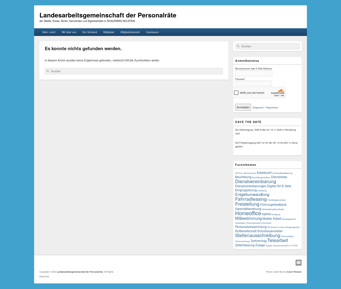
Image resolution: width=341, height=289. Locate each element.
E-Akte (286, 186)
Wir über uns (69, 32)
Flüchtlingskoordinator (276, 200)
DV (279, 186)
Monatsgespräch (289, 219)
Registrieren (272, 107)
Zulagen (269, 245)
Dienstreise (279, 177)
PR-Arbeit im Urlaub (276, 227)
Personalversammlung (251, 226)
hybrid (266, 214)
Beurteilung (243, 177)
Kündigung (275, 214)
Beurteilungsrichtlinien (261, 177)
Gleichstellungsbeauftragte (273, 209)
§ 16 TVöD (293, 245)
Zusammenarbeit (280, 245)
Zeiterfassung (245, 245)
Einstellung (262, 190)
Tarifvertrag (258, 240)
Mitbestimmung (248, 218)
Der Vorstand (89, 32)
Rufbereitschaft (246, 231)
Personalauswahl (254, 223)
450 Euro (239, 173)
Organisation (240, 223)
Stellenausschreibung (257, 235)
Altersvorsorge (250, 173)
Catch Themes (294, 271)
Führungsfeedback (273, 204)
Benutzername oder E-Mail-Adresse (253, 68)
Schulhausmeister (270, 231)
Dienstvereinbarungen (250, 186)
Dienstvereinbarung (255, 181)
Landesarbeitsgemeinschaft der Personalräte (107, 14)
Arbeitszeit (264, 172)
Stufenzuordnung (242, 241)
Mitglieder (108, 32)
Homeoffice (248, 213)
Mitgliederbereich (130, 32)
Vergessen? (258, 107)
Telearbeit (277, 240)
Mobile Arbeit (271, 218)
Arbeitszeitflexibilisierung (282, 173)
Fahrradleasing (251, 198)
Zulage (260, 245)
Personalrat (266, 223)
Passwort (240, 79)
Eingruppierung (246, 190)
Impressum (152, 32)
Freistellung (247, 203)
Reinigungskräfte (292, 227)
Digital (271, 186)
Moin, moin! (49, 32)
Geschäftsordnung (248, 208)
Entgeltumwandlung (252, 194)
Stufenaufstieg (287, 236)
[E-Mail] (299, 263)
